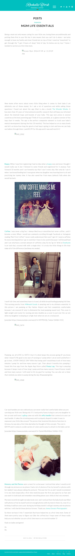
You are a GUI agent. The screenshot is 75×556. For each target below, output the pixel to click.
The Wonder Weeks (60, 109)
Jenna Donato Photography (56, 508)
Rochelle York (41, 538)
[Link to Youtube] (66, 6)
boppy (49, 164)
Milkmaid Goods (31, 304)
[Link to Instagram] (72, 6)
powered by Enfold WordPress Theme (28, 552)
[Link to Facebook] (64, 6)
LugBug (24, 415)
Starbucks (66, 243)
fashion (37, 22)
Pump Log (50, 366)
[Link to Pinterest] (69, 6)
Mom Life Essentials (37, 25)
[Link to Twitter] (61, 6)
